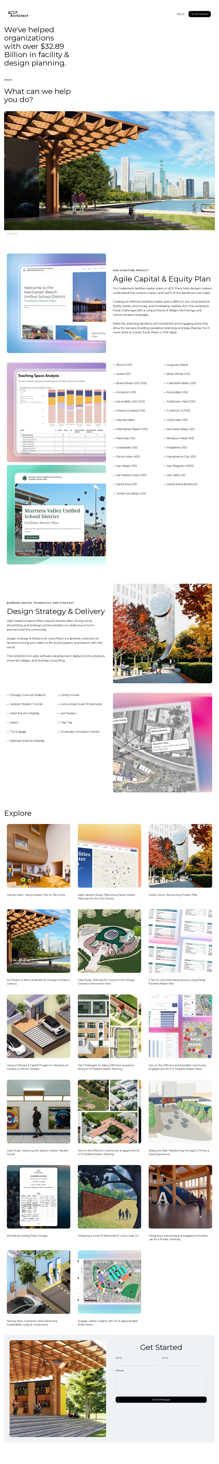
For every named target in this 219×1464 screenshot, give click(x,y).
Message (120, 1370)
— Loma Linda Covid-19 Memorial (79, 704)
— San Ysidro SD (174, 475)
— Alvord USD (122, 364)
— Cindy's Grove (68, 695)
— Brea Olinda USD (177, 374)
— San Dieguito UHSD (179, 466)
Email (165, 1357)
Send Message (161, 1399)
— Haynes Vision (124, 420)
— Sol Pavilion (66, 713)
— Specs (12, 722)
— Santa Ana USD (125, 484)
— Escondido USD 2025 (129, 401)
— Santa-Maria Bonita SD (180, 484)
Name (119, 1357)
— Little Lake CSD (176, 420)
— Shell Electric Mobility (23, 713)
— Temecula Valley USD (129, 493)
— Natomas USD (124, 438)
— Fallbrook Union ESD (180, 401)
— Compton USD (124, 392)
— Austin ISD (122, 374)
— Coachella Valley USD (180, 383)
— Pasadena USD (175, 447)
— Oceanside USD (125, 447)
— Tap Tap (64, 722)
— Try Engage (16, 731)
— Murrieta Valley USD (179, 429)
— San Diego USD (125, 466)
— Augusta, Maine (176, 364)
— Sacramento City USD (180, 456)
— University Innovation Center (78, 731)
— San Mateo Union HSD (130, 475)
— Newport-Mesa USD (179, 438)
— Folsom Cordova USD (129, 410)
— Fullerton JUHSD (177, 410)
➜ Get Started (199, 14)
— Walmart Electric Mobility (26, 740)
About (180, 14)
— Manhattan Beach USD (130, 429)
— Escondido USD (176, 392)
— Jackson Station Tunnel (25, 704)
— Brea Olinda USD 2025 (130, 383)
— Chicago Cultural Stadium (26, 695)
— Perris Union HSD (126, 456)
